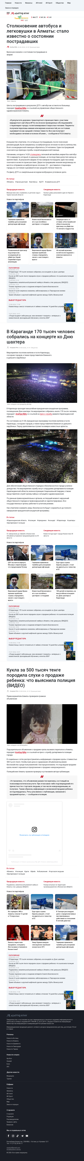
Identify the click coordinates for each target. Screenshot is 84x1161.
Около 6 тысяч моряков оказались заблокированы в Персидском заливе (37, 291)
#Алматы (10, 182)
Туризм (9, 1079)
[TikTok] (18, 1136)
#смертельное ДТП (52, 182)
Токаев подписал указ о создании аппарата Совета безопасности (33, 287)
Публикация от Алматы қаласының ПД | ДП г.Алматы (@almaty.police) (34, 862)
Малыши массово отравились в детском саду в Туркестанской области (23, 194)
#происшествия (21, 182)
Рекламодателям (13, 1119)
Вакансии (10, 1125)
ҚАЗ (26, 20)
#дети (26, 871)
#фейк (33, 871)
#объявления (42, 871)
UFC (8, 1067)
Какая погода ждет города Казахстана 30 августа (58, 535)
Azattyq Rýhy (13, 47)
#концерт (51, 520)
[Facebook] (8, 1136)
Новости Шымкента (13, 1044)
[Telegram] (22, 1136)
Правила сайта (12, 1122)
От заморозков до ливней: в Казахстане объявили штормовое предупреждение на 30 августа (23, 536)
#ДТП (41, 182)
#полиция (32, 520)
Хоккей (9, 1061)
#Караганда (61, 520)
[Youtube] (27, 1136)
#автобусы (33, 182)
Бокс (8, 1064)
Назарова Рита (14, 347)
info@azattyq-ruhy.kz (14, 1149)
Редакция (10, 1116)
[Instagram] (13, 1136)
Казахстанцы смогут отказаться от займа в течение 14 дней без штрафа (36, 306)
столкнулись (35, 154)
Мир (69, 3)
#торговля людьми (56, 871)
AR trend (39, 3)
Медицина (10, 1076)
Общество (60, 3)
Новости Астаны (12, 1038)
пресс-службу (46, 414)
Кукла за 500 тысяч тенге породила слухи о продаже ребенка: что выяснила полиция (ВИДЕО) (41, 277)
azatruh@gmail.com (13, 1148)
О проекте (10, 1114)
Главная (8, 3)
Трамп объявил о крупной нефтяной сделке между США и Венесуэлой (36, 295)
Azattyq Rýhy (21, 414)
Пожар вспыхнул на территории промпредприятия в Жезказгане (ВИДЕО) (58, 886)
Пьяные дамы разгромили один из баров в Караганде (58, 194)
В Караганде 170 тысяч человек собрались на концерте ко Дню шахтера (36, 272)
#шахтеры (71, 520)
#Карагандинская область (17, 520)
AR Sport (49, 3)
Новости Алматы (13, 1041)
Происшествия (35, 47)
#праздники (41, 520)
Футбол (9, 1058)
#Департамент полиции (16, 523)
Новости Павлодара (14, 1046)
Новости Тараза (12, 1049)
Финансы (28, 3)
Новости (18, 3)
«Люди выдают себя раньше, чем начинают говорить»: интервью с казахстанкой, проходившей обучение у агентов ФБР (35, 317)
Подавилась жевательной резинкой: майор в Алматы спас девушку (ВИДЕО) (38, 282)
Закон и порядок (12, 8)
